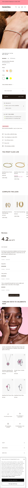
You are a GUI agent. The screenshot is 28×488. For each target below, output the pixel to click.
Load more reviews (14, 295)
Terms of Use (12, 476)
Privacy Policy (5, 476)
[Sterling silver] (3, 70)
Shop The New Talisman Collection (10, 1)
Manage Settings (13, 483)
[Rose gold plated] (7, 70)
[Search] (16, 7)
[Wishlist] (12, 355)
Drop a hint (6, 143)
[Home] (6, 7)
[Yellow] (10, 78)
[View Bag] (22, 7)
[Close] (24, 459)
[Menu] (25, 7)
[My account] (19, 7)
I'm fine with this (13, 480)
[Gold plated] (10, 70)
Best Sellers (6, 10)
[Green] (7, 78)
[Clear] (3, 78)
